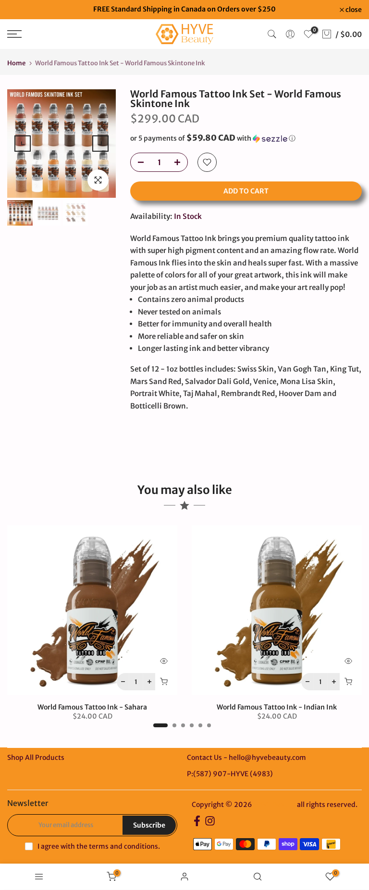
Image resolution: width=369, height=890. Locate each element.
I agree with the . (98, 846)
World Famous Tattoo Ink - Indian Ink (277, 707)
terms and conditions (123, 846)
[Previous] (22, 143)
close (20, 9)
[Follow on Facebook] (197, 824)
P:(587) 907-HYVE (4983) (230, 774)
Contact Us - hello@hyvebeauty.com (246, 757)
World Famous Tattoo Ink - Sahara (92, 707)
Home (16, 63)
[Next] (100, 143)
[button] (246, 138)
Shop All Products (35, 757)
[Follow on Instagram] (210, 824)
